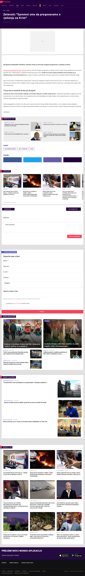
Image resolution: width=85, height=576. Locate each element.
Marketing (10, 571)
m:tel (69, 571)
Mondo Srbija (14, 563)
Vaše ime (6, 266)
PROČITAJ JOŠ (7, 447)
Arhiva (44, 571)
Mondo (4, 563)
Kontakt (24, 571)
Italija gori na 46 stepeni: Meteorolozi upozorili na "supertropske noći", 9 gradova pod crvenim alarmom (69, 195)
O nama (3, 571)
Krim (31, 149)
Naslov (5, 261)
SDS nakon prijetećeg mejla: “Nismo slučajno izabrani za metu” (11, 193)
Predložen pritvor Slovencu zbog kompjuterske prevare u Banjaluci (50, 194)
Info (4, 10)
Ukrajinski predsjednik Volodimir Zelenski (14, 70)
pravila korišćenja (17, 303)
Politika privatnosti (7, 573)
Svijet (7, 10)
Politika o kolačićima (34, 571)
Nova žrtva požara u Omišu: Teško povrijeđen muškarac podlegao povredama (30, 194)
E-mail (5, 272)
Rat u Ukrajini (23, 149)
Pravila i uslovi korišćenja (22, 573)
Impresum (17, 571)
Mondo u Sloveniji (9, 377)
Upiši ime (6, 218)
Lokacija (6, 277)
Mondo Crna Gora (27, 563)
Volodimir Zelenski (10, 149)
